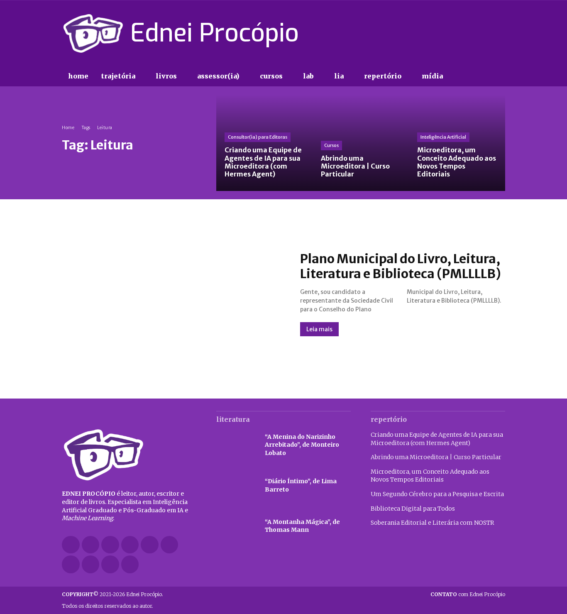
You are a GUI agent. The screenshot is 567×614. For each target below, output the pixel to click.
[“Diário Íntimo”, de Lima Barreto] (236, 486)
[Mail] (150, 545)
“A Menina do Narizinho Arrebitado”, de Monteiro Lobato (302, 445)
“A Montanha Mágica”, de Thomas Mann (302, 526)
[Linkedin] (130, 545)
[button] (466, 76)
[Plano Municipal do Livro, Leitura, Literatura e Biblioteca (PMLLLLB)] (173, 293)
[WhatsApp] (110, 564)
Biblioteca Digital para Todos (413, 508)
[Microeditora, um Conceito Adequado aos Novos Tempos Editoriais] (457, 143)
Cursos (331, 145)
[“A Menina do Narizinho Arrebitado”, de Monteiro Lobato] (236, 445)
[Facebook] (441, 33)
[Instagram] (455, 33)
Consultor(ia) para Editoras (257, 137)
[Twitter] (485, 33)
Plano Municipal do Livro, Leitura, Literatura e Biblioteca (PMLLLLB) (400, 266)
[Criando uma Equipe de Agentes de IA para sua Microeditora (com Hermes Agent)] (264, 143)
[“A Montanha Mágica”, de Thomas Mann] (236, 526)
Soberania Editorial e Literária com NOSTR (432, 522)
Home (68, 127)
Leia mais (319, 329)
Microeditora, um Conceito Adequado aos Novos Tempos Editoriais (430, 476)
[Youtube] (500, 33)
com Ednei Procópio (467, 594)
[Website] (91, 564)
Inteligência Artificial (443, 137)
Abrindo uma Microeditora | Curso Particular (436, 457)
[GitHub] (91, 545)
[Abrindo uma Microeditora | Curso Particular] (361, 143)
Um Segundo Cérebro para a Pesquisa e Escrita (437, 494)
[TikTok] (470, 33)
